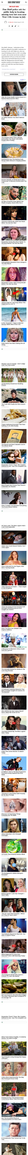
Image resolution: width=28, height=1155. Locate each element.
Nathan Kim (11, 22)
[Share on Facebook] (9, 26)
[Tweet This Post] (12, 26)
